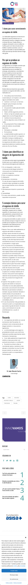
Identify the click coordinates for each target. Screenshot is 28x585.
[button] (25, 537)
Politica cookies (9, 582)
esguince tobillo (8, 400)
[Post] (7, 379)
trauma (15, 403)
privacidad (22, 566)
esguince (16, 397)
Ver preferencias (14, 579)
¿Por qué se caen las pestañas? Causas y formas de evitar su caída (11, 489)
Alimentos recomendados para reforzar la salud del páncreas (10, 482)
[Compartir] (4, 379)
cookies (15, 566)
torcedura (7, 403)
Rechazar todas (14, 575)
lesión (18, 400)
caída (9, 397)
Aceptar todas (14, 570)
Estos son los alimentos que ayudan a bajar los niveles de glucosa (10, 497)
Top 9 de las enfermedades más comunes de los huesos (9, 474)
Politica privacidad (17, 582)
